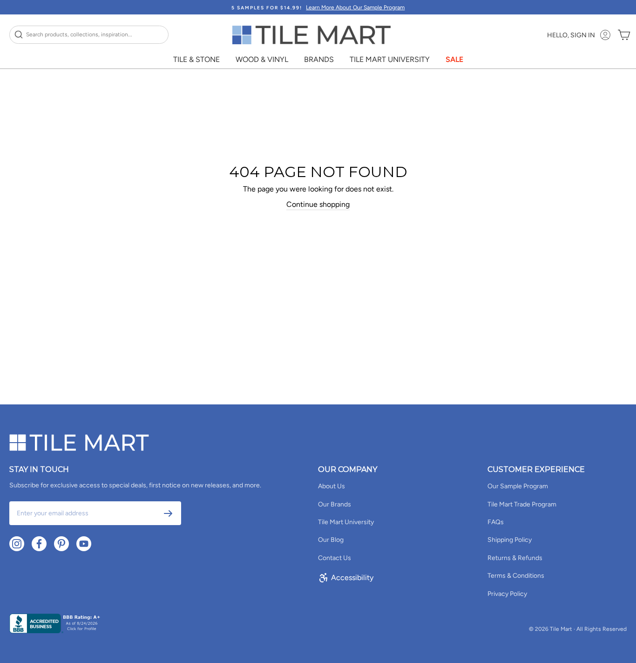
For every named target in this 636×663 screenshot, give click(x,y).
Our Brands (334, 504)
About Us (331, 486)
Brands (319, 59)
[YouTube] (83, 543)
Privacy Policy (507, 594)
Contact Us (334, 558)
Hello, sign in (571, 35)
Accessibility (352, 577)
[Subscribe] (168, 513)
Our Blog (331, 540)
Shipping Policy (509, 540)
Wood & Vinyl (262, 59)
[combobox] (89, 35)
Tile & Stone (196, 59)
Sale (454, 59)
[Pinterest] (61, 543)
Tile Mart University (390, 59)
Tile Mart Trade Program (521, 504)
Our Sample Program (517, 486)
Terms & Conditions (515, 576)
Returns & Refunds (514, 558)
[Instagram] (16, 543)
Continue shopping (318, 204)
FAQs (495, 522)
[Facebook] (39, 543)
